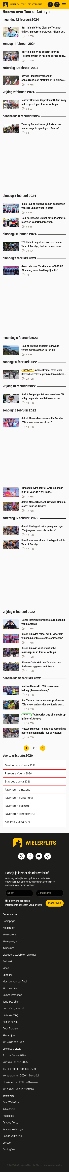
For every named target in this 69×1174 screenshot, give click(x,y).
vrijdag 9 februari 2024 (18, 92)
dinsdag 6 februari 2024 (19, 196)
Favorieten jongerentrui (20, 814)
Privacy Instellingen (13, 1129)
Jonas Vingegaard (13, 1008)
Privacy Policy (10, 1122)
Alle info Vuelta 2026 (17, 822)
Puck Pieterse (10, 1028)
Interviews (8, 948)
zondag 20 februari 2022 (20, 362)
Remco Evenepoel (12, 995)
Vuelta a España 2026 (15, 1062)
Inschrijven (54, 903)
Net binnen (9, 928)
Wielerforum (9, 934)
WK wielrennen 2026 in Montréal (21, 1075)
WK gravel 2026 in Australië (18, 1089)
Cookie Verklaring (12, 1136)
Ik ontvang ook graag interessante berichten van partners (23, 903)
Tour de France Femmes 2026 (19, 1069)
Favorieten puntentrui (19, 797)
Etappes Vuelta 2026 (17, 781)
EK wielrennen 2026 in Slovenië (20, 1082)
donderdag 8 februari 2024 (21, 116)
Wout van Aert (11, 988)
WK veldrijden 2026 (13, 1042)
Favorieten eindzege (17, 789)
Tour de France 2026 (14, 1055)
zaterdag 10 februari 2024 (20, 68)
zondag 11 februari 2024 (19, 44)
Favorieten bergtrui (17, 806)
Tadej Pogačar (11, 1002)
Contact (7, 1143)
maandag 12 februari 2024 (21, 19)
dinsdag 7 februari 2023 (19, 258)
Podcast (7, 961)
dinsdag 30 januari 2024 (20, 234)
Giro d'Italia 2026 (12, 1049)
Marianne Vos (10, 1022)
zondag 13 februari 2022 (19, 410)
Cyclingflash (10, 1149)
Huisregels (8, 1116)
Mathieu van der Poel (15, 981)
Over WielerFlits (11, 1102)
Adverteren (9, 1109)
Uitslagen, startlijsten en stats (19, 955)
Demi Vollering (10, 1015)
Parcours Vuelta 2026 (18, 773)
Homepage (9, 921)
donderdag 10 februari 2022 (22, 678)
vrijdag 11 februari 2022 (19, 612)
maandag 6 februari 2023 (20, 338)
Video (6, 968)
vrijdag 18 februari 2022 (19, 386)
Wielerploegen (10, 941)
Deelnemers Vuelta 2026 (20, 765)
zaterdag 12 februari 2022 (20, 518)
